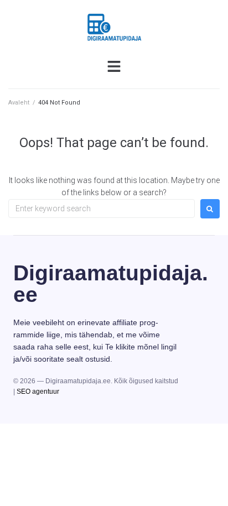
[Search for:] (101, 208)
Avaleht (18, 102)
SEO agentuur (38, 391)
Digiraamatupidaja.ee (110, 283)
